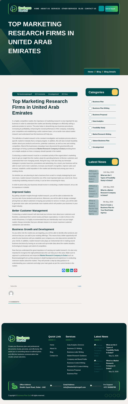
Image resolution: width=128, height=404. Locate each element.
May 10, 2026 (113, 371)
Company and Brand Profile (77, 359)
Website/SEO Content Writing (77, 366)
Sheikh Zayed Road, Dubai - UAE (33, 387)
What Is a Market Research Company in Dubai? (108, 192)
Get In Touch (110, 9)
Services (55, 8)
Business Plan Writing (101, 108)
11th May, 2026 (108, 172)
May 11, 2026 (113, 356)
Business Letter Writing (75, 352)
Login (79, 286)
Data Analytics (98, 121)
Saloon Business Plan (101, 141)
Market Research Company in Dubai (54, 255)
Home (36, 8)
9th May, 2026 (108, 202)
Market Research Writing (102, 134)
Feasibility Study (99, 128)
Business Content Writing (76, 363)
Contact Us (90, 8)
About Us (45, 8)
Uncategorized (53, 94)
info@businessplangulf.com (74, 387)
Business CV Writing (74, 348)
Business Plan (98, 102)
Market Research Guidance (77, 356)
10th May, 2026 (108, 187)
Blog (80, 8)
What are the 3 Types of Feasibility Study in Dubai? (108, 177)
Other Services (69, 8)
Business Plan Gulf (24, 395)
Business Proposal (100, 115)
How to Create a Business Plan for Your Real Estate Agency (107, 209)
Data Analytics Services (75, 345)
